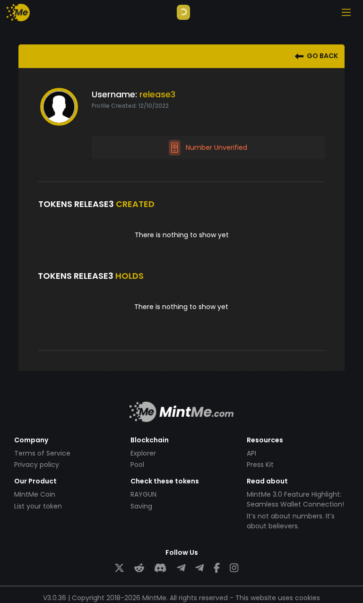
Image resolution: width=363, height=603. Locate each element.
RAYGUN (143, 494)
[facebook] (217, 568)
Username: (114, 94)
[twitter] (119, 568)
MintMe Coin (34, 494)
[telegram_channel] (199, 568)
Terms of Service (42, 453)
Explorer (143, 453)
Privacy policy (36, 464)
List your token (38, 506)
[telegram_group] (181, 568)
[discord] (160, 568)
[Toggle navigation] (346, 12)
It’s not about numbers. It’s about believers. (291, 521)
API (251, 453)
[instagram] (234, 568)
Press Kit (260, 464)
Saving (141, 506)
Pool (137, 464)
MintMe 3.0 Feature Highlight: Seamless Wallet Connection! (295, 499)
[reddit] (139, 568)
